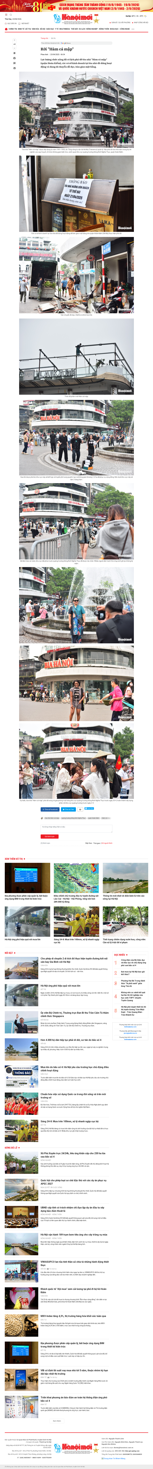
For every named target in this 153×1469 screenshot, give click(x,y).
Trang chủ (44, 38)
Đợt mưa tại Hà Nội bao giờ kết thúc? (133, 973)
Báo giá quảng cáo (132, 1451)
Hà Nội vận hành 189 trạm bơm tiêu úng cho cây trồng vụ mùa (74, 1234)
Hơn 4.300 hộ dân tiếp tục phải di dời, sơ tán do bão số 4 (71, 1040)
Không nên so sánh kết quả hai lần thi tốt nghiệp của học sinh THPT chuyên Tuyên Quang (133, 996)
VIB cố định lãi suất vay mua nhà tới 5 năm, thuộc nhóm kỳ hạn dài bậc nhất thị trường (74, 1372)
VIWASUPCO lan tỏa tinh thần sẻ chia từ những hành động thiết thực (75, 1263)
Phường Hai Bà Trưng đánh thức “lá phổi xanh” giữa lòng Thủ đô (133, 983)
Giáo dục (50, 29)
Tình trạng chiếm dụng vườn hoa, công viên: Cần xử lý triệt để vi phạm (124, 941)
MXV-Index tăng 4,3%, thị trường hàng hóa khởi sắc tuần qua (73, 1316)
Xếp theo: (88, 843)
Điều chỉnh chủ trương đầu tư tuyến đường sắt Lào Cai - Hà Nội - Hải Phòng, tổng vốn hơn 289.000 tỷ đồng (76, 899)
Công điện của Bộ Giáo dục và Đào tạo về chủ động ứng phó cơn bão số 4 (133, 963)
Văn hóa (35, 29)
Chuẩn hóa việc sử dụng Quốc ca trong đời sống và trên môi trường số (73, 1096)
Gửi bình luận (50, 836)
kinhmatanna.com (130, 1027)
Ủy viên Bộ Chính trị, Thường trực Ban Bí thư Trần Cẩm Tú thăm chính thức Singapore (75, 1014)
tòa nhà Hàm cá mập (52, 818)
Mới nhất (25, 23)
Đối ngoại (44, 1020)
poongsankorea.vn (130, 1033)
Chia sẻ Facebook (51, 809)
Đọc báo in (12, 23)
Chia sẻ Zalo (69, 809)
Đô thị (28, 29)
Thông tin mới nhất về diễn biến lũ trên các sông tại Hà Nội (124, 897)
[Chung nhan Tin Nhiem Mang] (113, 1458)
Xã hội (42, 29)
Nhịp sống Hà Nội (141, 22)
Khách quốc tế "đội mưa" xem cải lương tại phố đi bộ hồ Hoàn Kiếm (73, 1291)
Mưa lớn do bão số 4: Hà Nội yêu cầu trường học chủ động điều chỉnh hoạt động (75, 1069)
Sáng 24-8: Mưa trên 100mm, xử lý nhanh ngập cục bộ (76, 941)
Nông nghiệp (46, 1160)
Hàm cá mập (106, 818)
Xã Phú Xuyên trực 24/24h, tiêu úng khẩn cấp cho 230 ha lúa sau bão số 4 (73, 1155)
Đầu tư (43, 1320)
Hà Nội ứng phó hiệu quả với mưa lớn (22, 939)
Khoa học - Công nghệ (120, 29)
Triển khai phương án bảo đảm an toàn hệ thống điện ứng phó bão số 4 (74, 1399)
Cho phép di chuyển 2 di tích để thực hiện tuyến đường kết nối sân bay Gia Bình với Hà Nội (74, 960)
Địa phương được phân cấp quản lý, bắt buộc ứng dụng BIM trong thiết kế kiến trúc (26, 897)
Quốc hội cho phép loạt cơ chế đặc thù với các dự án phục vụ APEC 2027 (73, 1182)
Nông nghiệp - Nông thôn (97, 29)
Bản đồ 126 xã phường (121, 22)
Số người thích (107, 843)
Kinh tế (21, 29)
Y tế (56, 29)
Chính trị (13, 29)
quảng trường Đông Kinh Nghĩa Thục (73, 818)
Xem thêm (57, 1421)
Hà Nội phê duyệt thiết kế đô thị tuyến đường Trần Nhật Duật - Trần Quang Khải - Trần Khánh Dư (133, 1011)
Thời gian (96, 843)
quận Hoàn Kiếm (93, 818)
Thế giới (74, 29)
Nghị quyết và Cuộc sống (51, 1187)
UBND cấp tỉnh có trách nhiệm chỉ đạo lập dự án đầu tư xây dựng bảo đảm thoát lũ (72, 1209)
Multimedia (64, 29)
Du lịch (82, 29)
